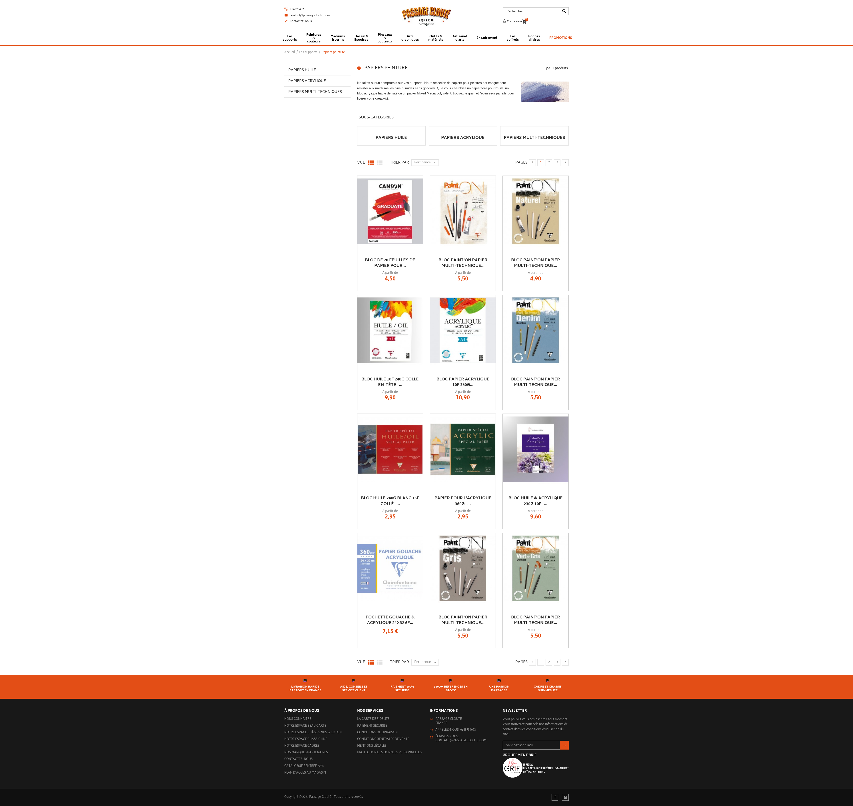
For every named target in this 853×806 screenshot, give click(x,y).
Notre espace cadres (301, 746)
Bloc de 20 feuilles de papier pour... (390, 263)
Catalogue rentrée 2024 (304, 766)
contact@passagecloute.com (307, 16)
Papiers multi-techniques (315, 92)
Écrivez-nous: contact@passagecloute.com (460, 738)
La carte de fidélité (373, 719)
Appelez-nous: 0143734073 (455, 730)
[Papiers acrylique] (463, 128)
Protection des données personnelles (389, 752)
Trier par (399, 162)
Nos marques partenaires (306, 752)
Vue (361, 162)
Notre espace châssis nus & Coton (313, 732)
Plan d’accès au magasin (305, 773)
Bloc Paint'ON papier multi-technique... (462, 263)
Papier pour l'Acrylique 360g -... (462, 501)
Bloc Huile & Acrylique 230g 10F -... (535, 501)
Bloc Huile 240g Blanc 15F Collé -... (390, 501)
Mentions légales (372, 746)
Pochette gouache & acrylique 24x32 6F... (390, 620)
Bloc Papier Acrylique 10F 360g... (462, 382)
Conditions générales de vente (383, 739)
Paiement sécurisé (372, 726)
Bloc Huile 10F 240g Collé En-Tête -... (390, 382)
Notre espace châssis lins (305, 739)
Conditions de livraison (377, 732)
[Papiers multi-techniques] (534, 128)
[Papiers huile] (391, 128)
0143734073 (297, 9)
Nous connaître (297, 719)
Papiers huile (302, 70)
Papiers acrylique (307, 81)
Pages (521, 162)
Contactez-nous (298, 21)
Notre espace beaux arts (305, 726)
